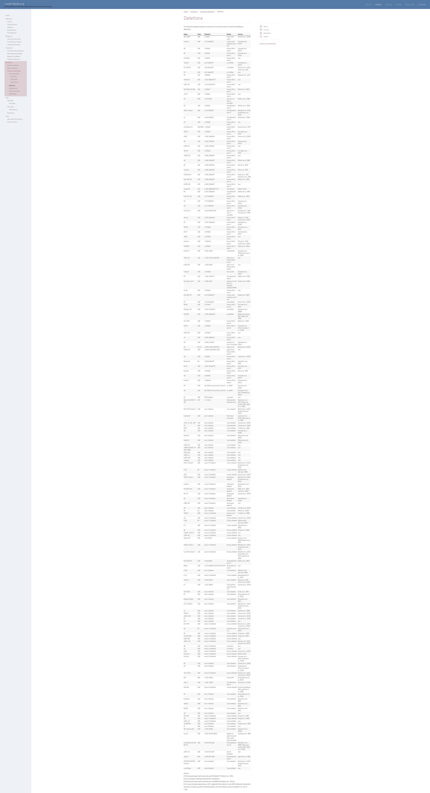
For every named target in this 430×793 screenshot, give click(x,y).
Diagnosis (9, 36)
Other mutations (14, 91)
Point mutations (14, 74)
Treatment (9, 48)
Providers (12, 103)
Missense (14, 76)
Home (8, 15)
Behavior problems (13, 56)
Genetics (10, 27)
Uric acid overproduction (15, 51)
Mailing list (10, 113)
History (9, 22)
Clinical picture (12, 24)
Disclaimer (267, 33)
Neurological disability (14, 53)
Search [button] (266, 36)
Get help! (10, 101)
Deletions (12, 85)
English (369, 4)
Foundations (13, 109)
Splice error (14, 82)
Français (388, 4)
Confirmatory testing (14, 42)
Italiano (399, 4)
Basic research (12, 68)
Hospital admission (13, 59)
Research (9, 62)
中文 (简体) (422, 4)
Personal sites (12, 122)
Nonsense (14, 79)
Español (378, 4)
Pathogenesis (11, 33)
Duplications (13, 88)
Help (7, 98)
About (266, 26)
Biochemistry (11, 30)
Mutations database (14, 71)
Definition (9, 19)
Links (7, 116)
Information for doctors (15, 119)
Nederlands (410, 4)
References (12, 94)
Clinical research (12, 65)
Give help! (10, 107)
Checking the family (13, 44)
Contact (266, 30)
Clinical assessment (14, 39)
